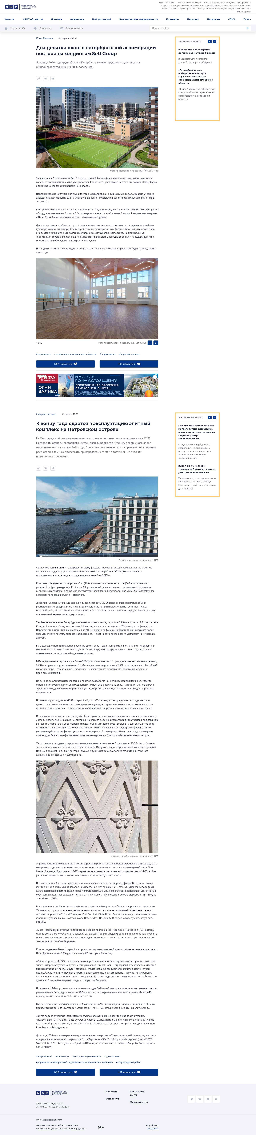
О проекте (112, 1098)
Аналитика (77, 19)
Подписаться (46, 28)
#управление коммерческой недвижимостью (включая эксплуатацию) (74, 1062)
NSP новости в (63, 364)
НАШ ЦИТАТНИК (167, 2)
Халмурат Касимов (46, 414)
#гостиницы (62, 1056)
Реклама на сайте (137, 1093)
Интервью (213, 19)
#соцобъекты (43, 353)
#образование (108, 353)
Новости (9, 19)
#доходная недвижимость (86, 1056)
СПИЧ (231, 19)
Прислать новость (74, 28)
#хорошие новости (129, 353)
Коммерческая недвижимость (138, 19)
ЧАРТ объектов (33, 19)
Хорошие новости (189, 41)
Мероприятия (139, 1102)
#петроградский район (128, 1062)
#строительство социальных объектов (75, 353)
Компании (172, 19)
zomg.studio (152, 1128)
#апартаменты (44, 1056)
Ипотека (56, 19)
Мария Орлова (244, 11)
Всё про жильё (101, 19)
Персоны (193, 19)
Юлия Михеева (44, 38)
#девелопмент (113, 1056)
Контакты (112, 1091)
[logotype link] (20, 7)
